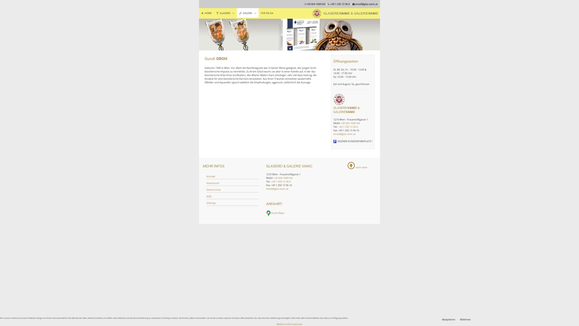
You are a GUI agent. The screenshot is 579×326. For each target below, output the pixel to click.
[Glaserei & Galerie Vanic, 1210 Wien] (345, 13)
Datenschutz (213, 189)
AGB (208, 196)
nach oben (361, 167)
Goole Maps (278, 213)
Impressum (212, 183)
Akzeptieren (448, 319)
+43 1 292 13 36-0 (348, 126)
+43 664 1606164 (350, 123)
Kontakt (210, 176)
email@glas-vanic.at (344, 134)
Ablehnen (465, 319)
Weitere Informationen (289, 324)
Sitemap (211, 203)
